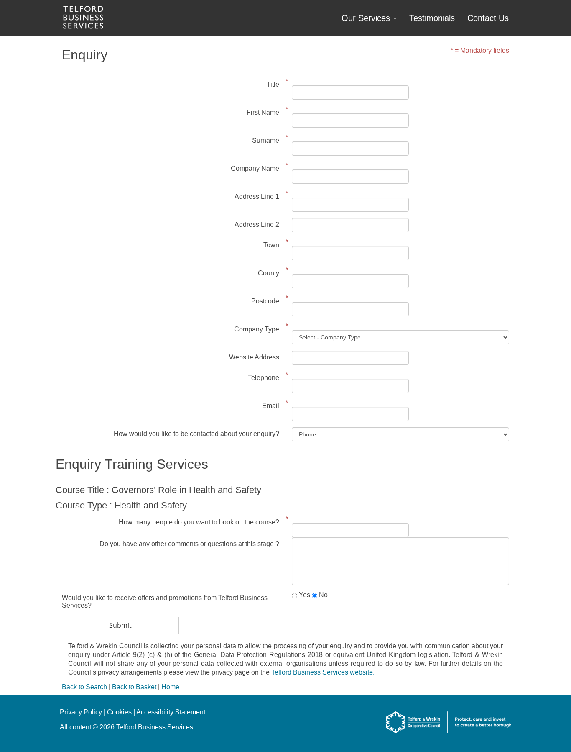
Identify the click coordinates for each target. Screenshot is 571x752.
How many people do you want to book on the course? (199, 522)
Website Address (254, 357)
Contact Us (488, 18)
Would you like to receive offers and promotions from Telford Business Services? (165, 601)
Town (271, 245)
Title (273, 84)
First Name (263, 112)
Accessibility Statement (170, 712)
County (268, 273)
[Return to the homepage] (83, 18)
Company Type (256, 329)
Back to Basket (134, 686)
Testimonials (432, 18)
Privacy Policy (81, 712)
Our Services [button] (367, 18)
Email (270, 405)
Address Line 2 (257, 224)
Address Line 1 (257, 196)
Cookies (119, 712)
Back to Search (84, 686)
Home (170, 686)
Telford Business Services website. (323, 672)
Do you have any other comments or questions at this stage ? (189, 543)
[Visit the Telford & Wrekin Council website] (448, 734)
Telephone (263, 377)
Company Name (255, 168)
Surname (265, 140)
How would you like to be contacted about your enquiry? (196, 433)
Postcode (265, 301)
